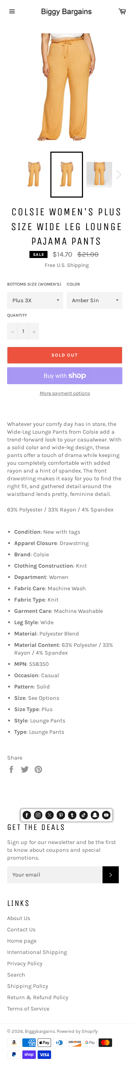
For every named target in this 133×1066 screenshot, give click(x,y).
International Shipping (37, 952)
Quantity (17, 315)
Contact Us (21, 929)
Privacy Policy (25, 963)
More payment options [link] (65, 393)
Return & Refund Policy (37, 997)
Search (16, 974)
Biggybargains (40, 1031)
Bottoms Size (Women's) (34, 284)
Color (73, 284)
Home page (22, 940)
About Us (18, 918)
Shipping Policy (27, 986)
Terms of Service (28, 1008)
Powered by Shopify (77, 1031)
